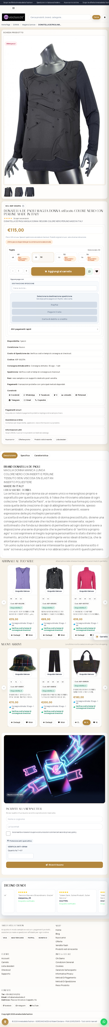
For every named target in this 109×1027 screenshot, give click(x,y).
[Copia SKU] (23, 246)
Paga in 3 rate (54, 352)
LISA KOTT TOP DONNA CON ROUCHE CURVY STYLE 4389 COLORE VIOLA (21, 653)
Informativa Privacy (64, 1014)
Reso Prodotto (62, 1025)
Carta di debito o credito (54, 359)
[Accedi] (105, 17)
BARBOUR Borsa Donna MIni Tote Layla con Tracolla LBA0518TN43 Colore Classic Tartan (84, 731)
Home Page (5, 25)
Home (58, 970)
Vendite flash (62, 985)
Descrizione (10, 495)
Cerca (96, 17)
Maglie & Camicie (28, 25)
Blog (58, 974)
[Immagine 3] (29, 232)
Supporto (5, 1014)
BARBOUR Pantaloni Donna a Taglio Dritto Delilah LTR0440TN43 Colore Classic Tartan (54, 736)
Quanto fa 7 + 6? (15, 890)
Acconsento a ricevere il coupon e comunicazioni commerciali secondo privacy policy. (44, 872)
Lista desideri (61, 480)
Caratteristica (41, 495)
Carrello (5, 1002)
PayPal (54, 345)
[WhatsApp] (103, 1021)
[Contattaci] (5, 1021)
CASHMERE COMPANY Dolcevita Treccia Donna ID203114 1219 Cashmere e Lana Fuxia (86, 653)
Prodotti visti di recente (43, 480)
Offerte (59, 981)
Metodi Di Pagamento (66, 1017)
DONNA (16, 25)
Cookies (59, 1006)
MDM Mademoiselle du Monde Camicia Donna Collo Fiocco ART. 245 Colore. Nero (52, 653)
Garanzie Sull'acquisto (66, 1010)
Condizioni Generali (65, 1002)
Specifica (25, 495)
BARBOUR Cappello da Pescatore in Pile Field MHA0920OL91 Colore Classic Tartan (20, 736)
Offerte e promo (24, 480)
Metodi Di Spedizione (66, 1021)
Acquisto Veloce (22, 631)
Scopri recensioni (21, 258)
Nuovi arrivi (9, 480)
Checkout (6, 1010)
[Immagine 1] (8, 232)
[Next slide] (105, 642)
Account (5, 998)
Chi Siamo (60, 998)
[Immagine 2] (19, 232)
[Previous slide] (3, 642)
